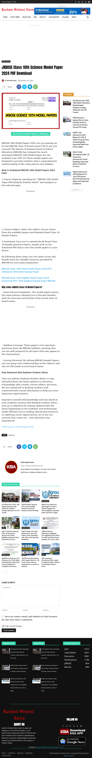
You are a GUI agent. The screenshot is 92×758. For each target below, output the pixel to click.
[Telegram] (30, 86)
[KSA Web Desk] (3, 80)
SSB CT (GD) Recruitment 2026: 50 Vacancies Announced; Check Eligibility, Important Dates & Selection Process (10, 535)
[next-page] (7, 572)
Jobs (3, 528)
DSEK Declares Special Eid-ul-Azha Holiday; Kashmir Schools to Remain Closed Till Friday (80, 122)
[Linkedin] (70, 725)
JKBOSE (44, 528)
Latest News (6, 501)
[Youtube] (89, 1)
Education (25, 501)
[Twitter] (82, 1)
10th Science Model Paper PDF (18, 426)
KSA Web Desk (12, 80)
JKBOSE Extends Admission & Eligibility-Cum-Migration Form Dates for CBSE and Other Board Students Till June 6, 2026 (51, 535)
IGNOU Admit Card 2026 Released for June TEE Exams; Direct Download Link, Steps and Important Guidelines (30, 535)
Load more (76, 190)
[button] (87, 17)
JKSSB (24, 555)
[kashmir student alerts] (18, 9)
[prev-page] (3, 572)
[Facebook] (75, 1)
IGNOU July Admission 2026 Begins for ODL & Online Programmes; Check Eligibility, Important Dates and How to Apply (50, 508)
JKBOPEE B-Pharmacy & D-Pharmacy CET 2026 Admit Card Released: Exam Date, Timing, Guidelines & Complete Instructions (11, 562)
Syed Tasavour (69, 756)
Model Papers (6, 61)
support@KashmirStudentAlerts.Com (50, 747)
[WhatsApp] (85, 1)
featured (11, 435)
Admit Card (25, 528)
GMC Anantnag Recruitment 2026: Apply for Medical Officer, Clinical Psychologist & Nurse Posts (51, 562)
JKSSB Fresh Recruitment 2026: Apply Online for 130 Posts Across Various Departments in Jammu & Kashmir (30, 562)
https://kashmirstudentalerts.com (32, 466)
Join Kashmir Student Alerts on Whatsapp (30, 134)
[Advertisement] (34, 43)
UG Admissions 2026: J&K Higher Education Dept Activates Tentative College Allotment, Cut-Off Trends (11, 508)
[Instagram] (79, 1)
